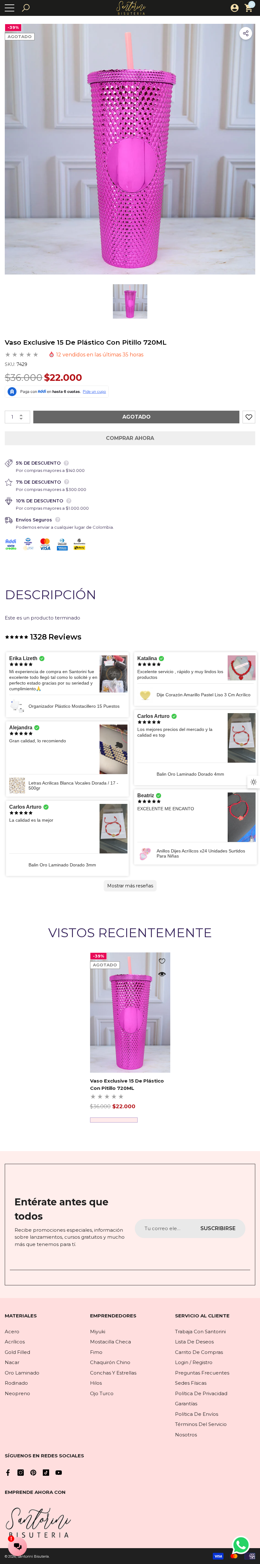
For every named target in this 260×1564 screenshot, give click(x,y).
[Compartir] (245, 33)
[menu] (9, 8)
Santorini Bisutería (33, 1556)
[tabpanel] (130, 1037)
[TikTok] (46, 1472)
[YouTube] (58, 1472)
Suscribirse (218, 1228)
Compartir (245, 33)
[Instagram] (20, 1472)
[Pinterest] (33, 1472)
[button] (25, 8)
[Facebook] (8, 1472)
